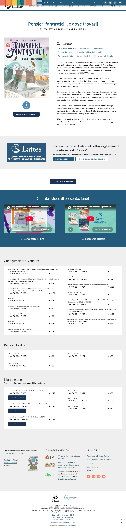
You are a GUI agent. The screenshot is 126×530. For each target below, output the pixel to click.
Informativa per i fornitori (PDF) (63, 515)
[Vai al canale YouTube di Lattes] (120, 3)
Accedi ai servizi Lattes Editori (92, 2)
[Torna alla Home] (14, 6)
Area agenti (50, 2)
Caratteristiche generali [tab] (67, 48)
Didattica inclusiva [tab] (65, 52)
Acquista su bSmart (17, 398)
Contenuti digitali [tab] (83, 56)
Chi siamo (81, 6)
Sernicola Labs (72, 525)
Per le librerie (76, 2)
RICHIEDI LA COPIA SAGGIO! (26, 114)
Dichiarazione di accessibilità (63, 517)
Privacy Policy (58, 520)
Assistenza (112, 6)
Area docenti (41, 2)
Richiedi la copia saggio (63, 2)
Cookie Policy (68, 520)
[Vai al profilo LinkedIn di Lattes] (115, 3)
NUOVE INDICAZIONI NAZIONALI (90, 159)
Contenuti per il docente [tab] (103, 56)
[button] (119, 6)
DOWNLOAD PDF (61, 159)
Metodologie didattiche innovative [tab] (89, 52)
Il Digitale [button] (53, 6)
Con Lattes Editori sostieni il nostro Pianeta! (11, 462)
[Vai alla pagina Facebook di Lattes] (105, 3)
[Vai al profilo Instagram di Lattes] (110, 3)
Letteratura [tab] (84, 48)
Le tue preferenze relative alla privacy (63, 522)
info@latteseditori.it (71, 507)
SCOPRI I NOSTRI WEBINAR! (63, 181)
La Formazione (67, 6)
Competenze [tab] (98, 48)
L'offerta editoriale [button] (36, 6)
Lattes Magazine (96, 6)
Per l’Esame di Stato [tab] (65, 56)
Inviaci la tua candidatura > (14, 453)
